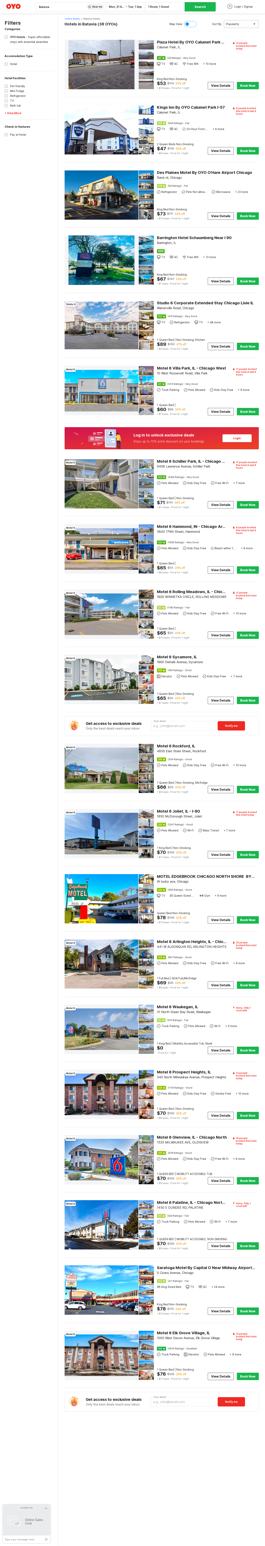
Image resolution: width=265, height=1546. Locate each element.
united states (72, 18)
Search (200, 7)
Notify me (231, 725)
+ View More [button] (13, 113)
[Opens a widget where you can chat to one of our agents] (26, 1524)
